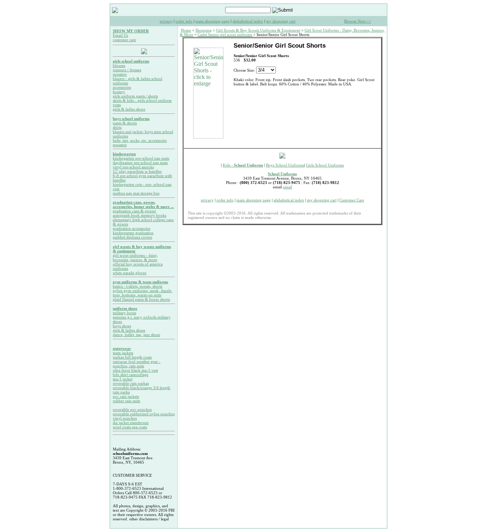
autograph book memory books (139, 215)
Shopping (203, 30)
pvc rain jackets (126, 396)
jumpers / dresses (127, 70)
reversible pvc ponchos (132, 409)
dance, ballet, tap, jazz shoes (136, 334)
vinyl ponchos (125, 418)
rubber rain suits (126, 401)
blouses (119, 65)
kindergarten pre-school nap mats (141, 158)
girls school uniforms (131, 61)
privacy (166, 21)
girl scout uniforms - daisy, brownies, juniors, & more (135, 257)
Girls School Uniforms (325, 165)
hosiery (119, 91)
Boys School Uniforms (285, 165)
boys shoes (122, 326)
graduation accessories (131, 228)
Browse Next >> (357, 21)
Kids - (243, 165)
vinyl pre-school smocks (133, 167)
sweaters (120, 74)
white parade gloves (129, 273)
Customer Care (351, 200)
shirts (117, 127)
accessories (122, 87)
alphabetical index (247, 21)
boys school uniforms (131, 118)
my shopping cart (280, 21)
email (287, 187)
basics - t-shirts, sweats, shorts (137, 286)
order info (183, 21)
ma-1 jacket (122, 379)
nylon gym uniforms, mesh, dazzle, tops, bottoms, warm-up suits (142, 292)
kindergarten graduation (133, 233)
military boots (124, 313)
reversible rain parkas (131, 383)
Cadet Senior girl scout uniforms (225, 34)
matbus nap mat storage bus (136, 193)
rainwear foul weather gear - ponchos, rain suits (136, 363)
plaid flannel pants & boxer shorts (141, 299)
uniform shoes (125, 308)
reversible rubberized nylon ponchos (144, 414)
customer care (124, 39)
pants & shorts (125, 123)
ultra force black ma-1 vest (135, 370)
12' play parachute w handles (137, 171)
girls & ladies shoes (129, 109)
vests (117, 105)
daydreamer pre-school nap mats (140, 162)
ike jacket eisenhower (131, 422)
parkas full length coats (132, 357)
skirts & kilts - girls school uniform (142, 100)
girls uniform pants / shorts (135, 96)
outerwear (122, 348)
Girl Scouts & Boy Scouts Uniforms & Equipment (258, 30)
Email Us (120, 35)
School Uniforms (282, 174)
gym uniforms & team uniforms (140, 282)
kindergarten (124, 154)
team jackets (123, 353)
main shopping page (212, 21)
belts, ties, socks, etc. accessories (140, 140)
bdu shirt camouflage (130, 374)
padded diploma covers (132, 237)
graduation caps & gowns (134, 211)
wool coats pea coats (130, 427)
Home (186, 30)
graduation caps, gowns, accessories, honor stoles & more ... (143, 204)
